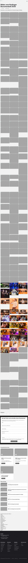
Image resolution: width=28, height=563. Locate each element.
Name (2, 422)
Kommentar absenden (14, 441)
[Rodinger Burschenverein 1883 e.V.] (2, 1)
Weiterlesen (3, 463)
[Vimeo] (7, 556)
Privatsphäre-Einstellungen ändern (23, 558)
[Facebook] (1, 556)
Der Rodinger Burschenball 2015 (13, 484)
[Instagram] (2, 556)
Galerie (7, 413)
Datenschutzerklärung (18, 439)
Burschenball (2, 413)
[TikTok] (4, 556)
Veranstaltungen (15, 413)
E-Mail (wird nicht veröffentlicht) (6, 425)
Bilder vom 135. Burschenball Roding (14, 499)
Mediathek (10, 413)
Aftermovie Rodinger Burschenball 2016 (4, 476)
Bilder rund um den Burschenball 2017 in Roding (15, 494)
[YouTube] (5, 556)
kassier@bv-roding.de (4, 538)
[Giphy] (8, 556)
